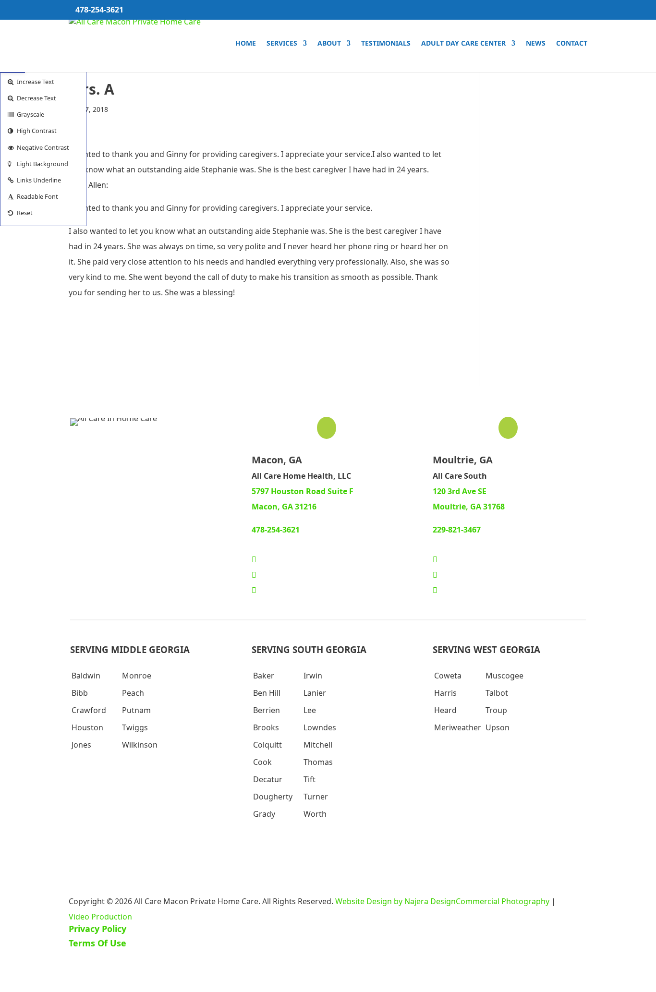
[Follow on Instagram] (254, 590)
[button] (43, 81)
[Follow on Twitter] (254, 574)
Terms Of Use (97, 943)
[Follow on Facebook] (254, 559)
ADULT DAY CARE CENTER (463, 44)
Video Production (100, 916)
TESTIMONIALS (386, 44)
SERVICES (282, 44)
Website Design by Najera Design (395, 901)
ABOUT (329, 44)
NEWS (536, 44)
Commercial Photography (502, 901)
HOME (245, 44)
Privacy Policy (97, 928)
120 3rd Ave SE (459, 491)
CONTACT (571, 44)
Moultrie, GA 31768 (469, 506)
